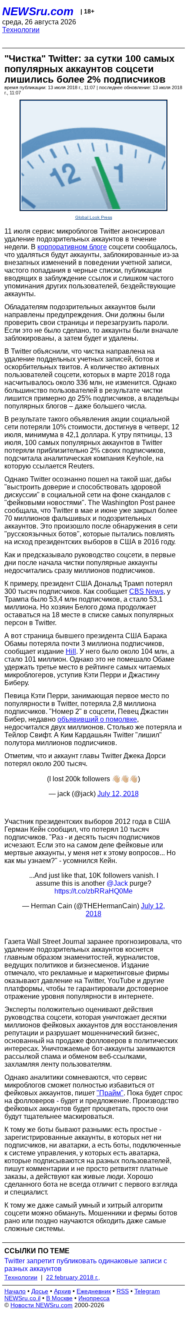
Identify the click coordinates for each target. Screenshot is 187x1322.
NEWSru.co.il (22, 1298)
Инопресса (94, 1298)
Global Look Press (93, 217)
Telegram (147, 1291)
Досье (39, 1291)
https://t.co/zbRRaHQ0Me (93, 891)
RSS (123, 1291)
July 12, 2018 (118, 793)
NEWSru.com (37, 11)
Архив (62, 1291)
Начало (15, 1291)
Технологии (21, 29)
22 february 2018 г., (73, 1277)
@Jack (117, 883)
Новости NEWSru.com (41, 1305)
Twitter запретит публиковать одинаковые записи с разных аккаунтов (85, 1264)
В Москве (59, 1298)
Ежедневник (94, 1291)
